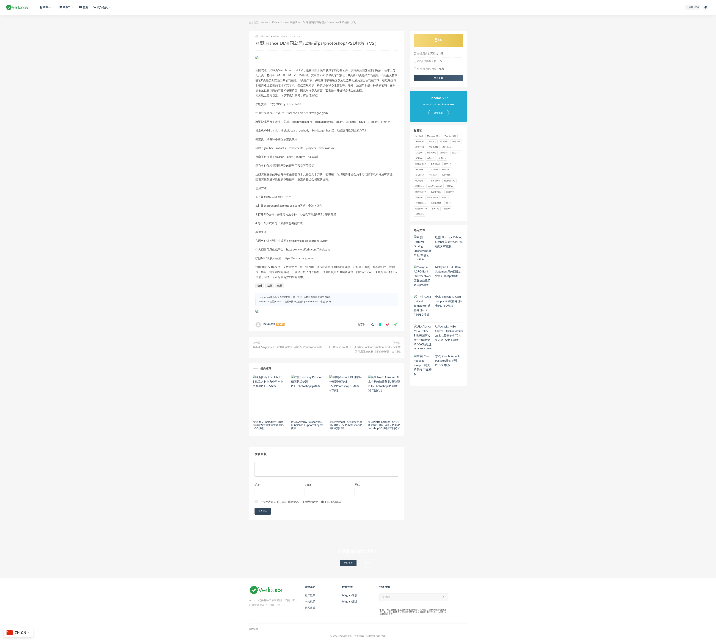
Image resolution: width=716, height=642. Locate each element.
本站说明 (310, 601)
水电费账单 (435, 186)
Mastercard (433, 136)
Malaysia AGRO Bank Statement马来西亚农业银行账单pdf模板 (448, 272)
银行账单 (421, 209)
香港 (446, 209)
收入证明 (420, 181)
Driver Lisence (280, 22)
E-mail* (308, 484)
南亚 (419, 158)
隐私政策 (310, 608)
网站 (357, 484)
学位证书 (420, 169)
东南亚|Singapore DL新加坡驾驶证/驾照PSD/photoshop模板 (288, 347)
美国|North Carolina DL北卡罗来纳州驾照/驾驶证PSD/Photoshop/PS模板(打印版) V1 (384, 425)
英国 (419, 197)
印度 (442, 158)
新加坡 (435, 181)
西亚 (445, 197)
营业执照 (432, 197)
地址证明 (420, 164)
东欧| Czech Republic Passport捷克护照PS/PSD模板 (448, 361)
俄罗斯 (433, 147)
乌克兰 (419, 147)
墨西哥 (435, 164)
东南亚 (419, 142)
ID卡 (419, 136)
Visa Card (450, 136)
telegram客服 (349, 595)
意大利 (419, 175)
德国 (445, 169)
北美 (456, 153)
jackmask (269, 323)
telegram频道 (349, 601)
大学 (447, 164)
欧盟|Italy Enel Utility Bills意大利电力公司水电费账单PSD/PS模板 (268, 425)
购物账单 (436, 203)
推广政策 (310, 595)
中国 (456, 142)
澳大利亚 (420, 192)
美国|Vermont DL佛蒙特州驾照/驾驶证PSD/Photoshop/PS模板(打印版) (345, 425)
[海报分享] (395, 325)
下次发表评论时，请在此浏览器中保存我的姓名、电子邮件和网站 (300, 502)
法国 (269, 286)
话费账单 (420, 203)
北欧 (444, 153)
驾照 (279, 286)
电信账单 (436, 192)
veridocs (265, 22)
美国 (450, 192)
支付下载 (438, 78)
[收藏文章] (373, 325)
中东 (444, 142)
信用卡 (446, 147)
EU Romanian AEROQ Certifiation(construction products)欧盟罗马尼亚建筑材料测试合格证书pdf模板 (365, 349)
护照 (433, 175)
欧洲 (259, 286)
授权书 (446, 175)
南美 (430, 158)
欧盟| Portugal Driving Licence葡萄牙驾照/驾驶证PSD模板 (449, 242)
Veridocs (359, 636)
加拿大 (431, 153)
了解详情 (367, 563)
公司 (419, 153)
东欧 (432, 142)
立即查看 (348, 563)
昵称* (258, 484)
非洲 (435, 209)
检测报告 (449, 181)
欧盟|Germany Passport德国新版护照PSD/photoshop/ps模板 (307, 425)
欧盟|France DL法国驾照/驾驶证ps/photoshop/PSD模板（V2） (301, 301)
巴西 (434, 169)
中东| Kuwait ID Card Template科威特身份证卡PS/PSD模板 (449, 301)
